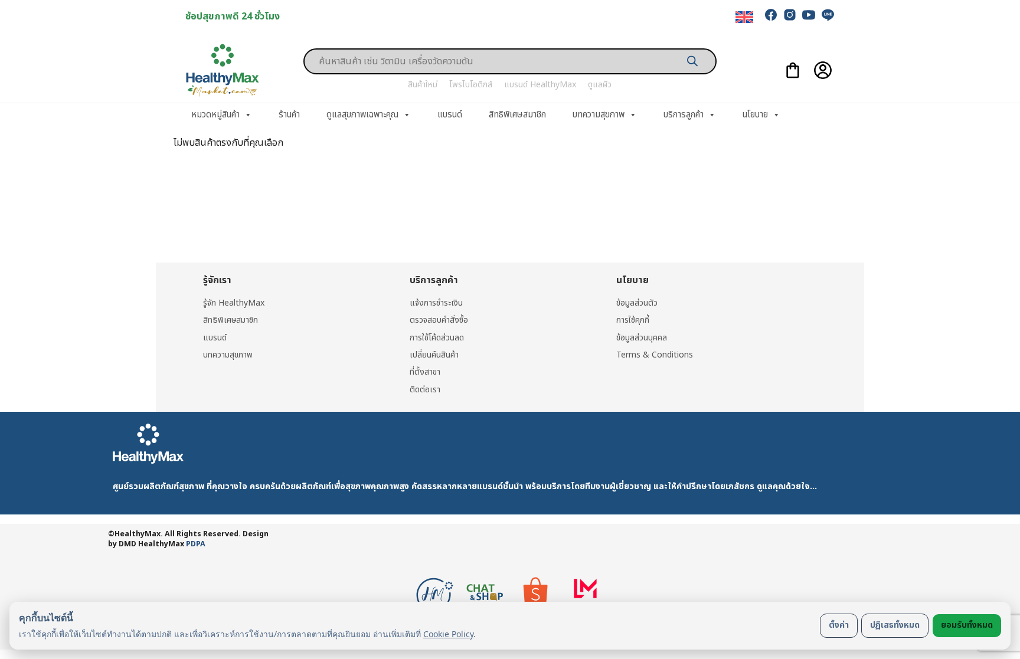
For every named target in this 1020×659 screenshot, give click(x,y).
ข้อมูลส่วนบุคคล (641, 338)
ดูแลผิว (600, 84)
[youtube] (809, 15)
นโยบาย (755, 115)
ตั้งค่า (839, 625)
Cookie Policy (448, 634)
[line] (827, 15)
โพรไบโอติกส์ (470, 84)
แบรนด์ (449, 115)
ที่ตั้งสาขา (425, 372)
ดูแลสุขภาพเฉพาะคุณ (362, 115)
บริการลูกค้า (683, 115)
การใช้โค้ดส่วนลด (437, 338)
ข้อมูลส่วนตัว (637, 303)
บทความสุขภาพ (599, 115)
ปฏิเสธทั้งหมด (895, 625)
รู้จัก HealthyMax (233, 303)
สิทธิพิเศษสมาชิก (517, 115)
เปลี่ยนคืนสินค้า (434, 355)
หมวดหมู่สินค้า (215, 115)
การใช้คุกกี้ (632, 320)
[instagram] (790, 15)
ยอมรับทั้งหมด (967, 625)
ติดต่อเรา (425, 389)
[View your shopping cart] (792, 70)
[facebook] (771, 15)
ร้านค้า (289, 115)
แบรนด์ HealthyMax (540, 84)
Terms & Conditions (654, 355)
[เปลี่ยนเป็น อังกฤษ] (744, 17)
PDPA (195, 544)
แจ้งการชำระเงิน (436, 303)
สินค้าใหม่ (422, 84)
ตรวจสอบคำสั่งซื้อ (439, 320)
